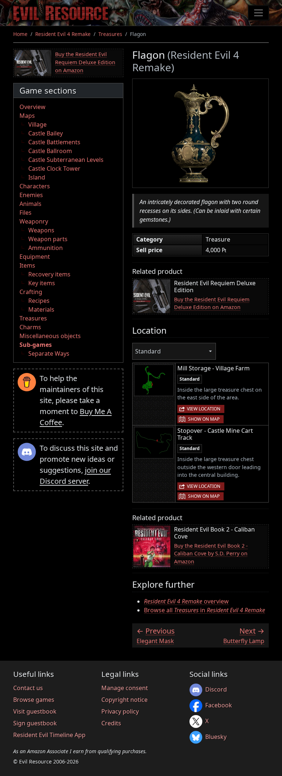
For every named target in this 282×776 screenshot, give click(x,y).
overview (186, 601)
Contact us (28, 688)
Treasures (110, 33)
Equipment (34, 257)
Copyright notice (124, 700)
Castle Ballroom (50, 151)
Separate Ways (48, 353)
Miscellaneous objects (50, 336)
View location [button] (203, 409)
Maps (27, 116)
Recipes (39, 301)
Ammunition (45, 248)
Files (25, 212)
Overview (32, 107)
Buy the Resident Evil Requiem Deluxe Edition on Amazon (85, 62)
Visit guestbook (35, 711)
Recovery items (49, 274)
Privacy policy (120, 711)
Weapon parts (48, 239)
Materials (41, 309)
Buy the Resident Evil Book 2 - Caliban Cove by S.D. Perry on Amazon (211, 553)
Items (27, 265)
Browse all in (204, 610)
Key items (41, 283)
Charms (30, 327)
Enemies (31, 195)
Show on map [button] (204, 419)
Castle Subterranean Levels (66, 160)
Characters (34, 186)
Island (36, 177)
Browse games (33, 700)
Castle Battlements (54, 142)
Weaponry (33, 221)
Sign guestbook (35, 723)
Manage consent (124, 688)
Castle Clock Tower (54, 168)
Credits (111, 723)
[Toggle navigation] (258, 13)
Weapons (41, 230)
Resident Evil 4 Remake (63, 33)
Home (20, 33)
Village (37, 124)
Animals (30, 204)
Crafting (30, 292)
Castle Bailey (45, 133)
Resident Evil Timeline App (49, 735)
